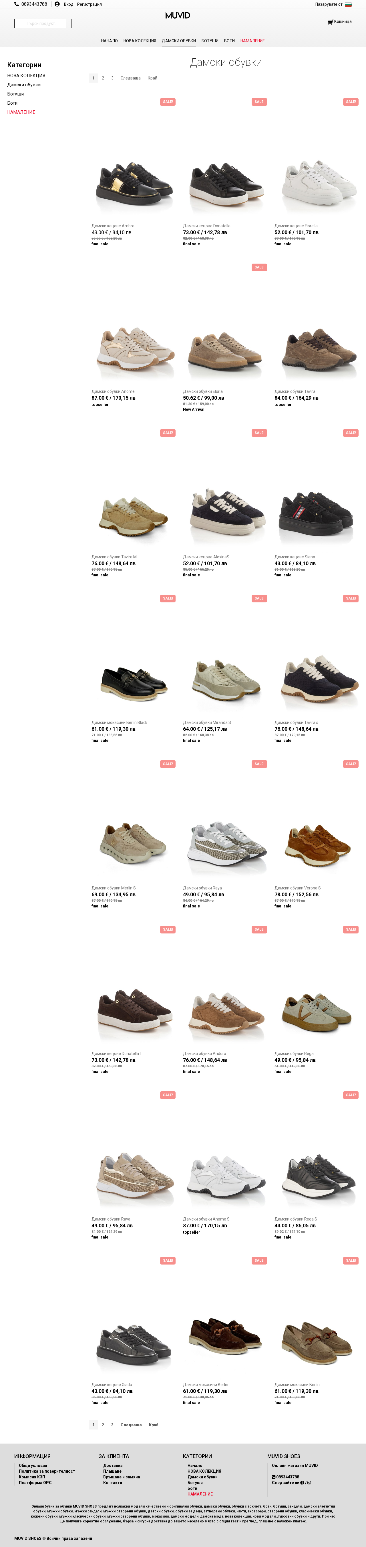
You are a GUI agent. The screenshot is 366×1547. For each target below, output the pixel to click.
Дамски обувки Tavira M (114, 557)
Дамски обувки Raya (202, 888)
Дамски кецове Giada (112, 1384)
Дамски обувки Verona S (297, 888)
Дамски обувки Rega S (295, 1219)
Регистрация (89, 4)
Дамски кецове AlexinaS (206, 557)
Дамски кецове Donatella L (117, 1053)
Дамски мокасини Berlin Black (119, 722)
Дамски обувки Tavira (294, 391)
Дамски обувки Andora (204, 1053)
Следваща (131, 78)
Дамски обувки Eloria (203, 391)
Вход (68, 4)
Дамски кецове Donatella (206, 226)
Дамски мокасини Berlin (205, 1384)
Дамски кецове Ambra (113, 226)
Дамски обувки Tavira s (296, 722)
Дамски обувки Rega (294, 1053)
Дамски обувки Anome (113, 391)
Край (152, 78)
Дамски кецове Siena (294, 557)
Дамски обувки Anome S (206, 1219)
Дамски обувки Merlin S (114, 888)
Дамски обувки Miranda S (207, 722)
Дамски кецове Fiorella (296, 226)
